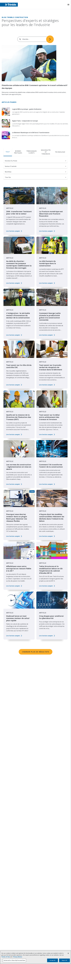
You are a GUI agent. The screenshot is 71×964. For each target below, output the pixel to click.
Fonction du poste (11, 161)
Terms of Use (5, 957)
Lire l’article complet (13, 231)
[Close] (68, 953)
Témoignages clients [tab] (31, 152)
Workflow (8, 172)
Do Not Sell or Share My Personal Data (14, 960)
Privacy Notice (17, 957)
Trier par (8, 177)
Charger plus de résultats (35, 652)
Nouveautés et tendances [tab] (46, 152)
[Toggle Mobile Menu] (68, 4)
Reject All (64, 960)
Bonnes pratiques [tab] (18, 152)
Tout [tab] (8, 152)
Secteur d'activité (10, 166)
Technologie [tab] (60, 152)
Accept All (52, 960)
